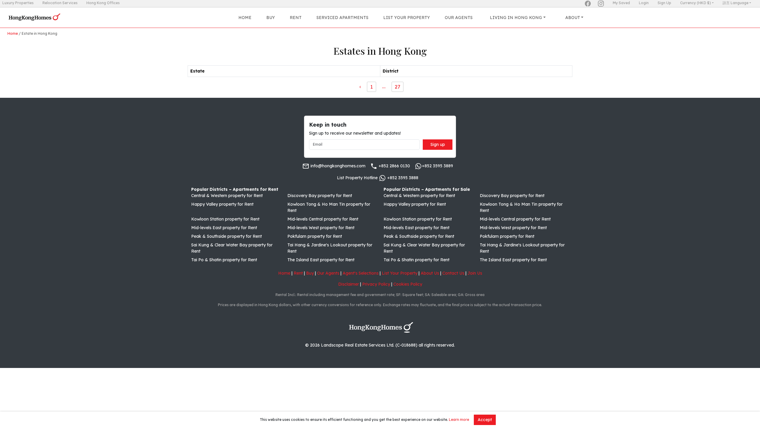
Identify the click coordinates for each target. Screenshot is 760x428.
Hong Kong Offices (103, 3)
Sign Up (664, 3)
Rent (296, 17)
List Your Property (406, 17)
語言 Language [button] (735, 3)
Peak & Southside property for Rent (226, 236)
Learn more (459, 419)
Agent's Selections (361, 273)
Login (644, 3)
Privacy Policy (376, 284)
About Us (430, 273)
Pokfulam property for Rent (314, 236)
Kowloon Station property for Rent (225, 219)
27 (397, 87)
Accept (485, 419)
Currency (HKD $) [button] (695, 3)
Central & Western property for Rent (227, 195)
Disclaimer (348, 284)
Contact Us (453, 273)
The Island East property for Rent (320, 259)
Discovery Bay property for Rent (319, 195)
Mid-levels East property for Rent (224, 227)
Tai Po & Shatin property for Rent (224, 259)
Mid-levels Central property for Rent (322, 219)
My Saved (621, 3)
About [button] (572, 17)
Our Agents (459, 17)
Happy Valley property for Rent (222, 204)
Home (244, 17)
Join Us (475, 273)
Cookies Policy (407, 284)
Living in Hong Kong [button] (516, 17)
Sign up (437, 144)
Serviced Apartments (342, 17)
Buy (270, 17)
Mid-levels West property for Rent (320, 227)
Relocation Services (59, 3)
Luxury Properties (18, 3)
